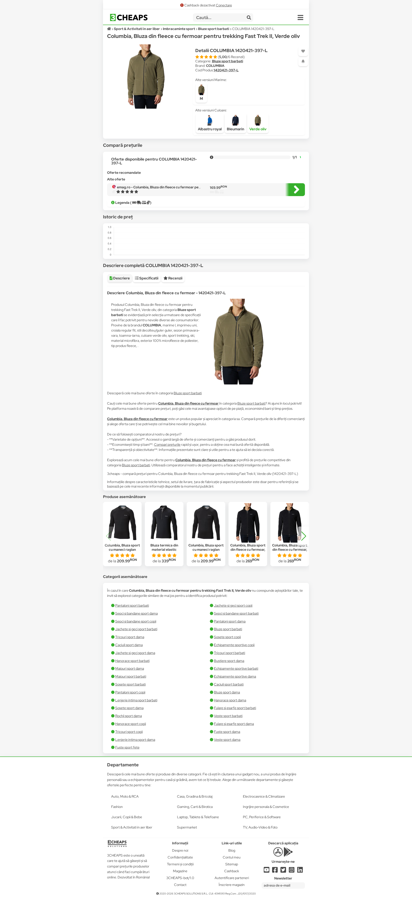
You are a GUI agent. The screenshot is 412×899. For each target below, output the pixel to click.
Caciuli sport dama (129, 645)
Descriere (121, 278)
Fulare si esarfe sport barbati (235, 708)
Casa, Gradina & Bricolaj (194, 796)
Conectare (224, 5)
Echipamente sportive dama (235, 676)
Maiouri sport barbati (130, 676)
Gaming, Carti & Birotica (195, 806)
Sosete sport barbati (130, 684)
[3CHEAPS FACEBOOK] (275, 871)
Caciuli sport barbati (229, 684)
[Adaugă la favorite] (303, 51)
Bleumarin (235, 129)
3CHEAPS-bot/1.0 (180, 878)
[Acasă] (109, 29)
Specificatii (148, 278)
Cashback (231, 871)
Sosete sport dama (129, 708)
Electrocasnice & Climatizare (264, 796)
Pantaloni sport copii (130, 692)
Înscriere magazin (232, 884)
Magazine (180, 871)
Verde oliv (258, 129)
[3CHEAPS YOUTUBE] (266, 871)
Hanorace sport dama (230, 700)
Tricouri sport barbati (229, 653)
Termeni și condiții (180, 864)
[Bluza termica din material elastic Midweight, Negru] (164, 523)
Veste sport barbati (228, 716)
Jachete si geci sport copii (233, 605)
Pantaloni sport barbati (132, 605)
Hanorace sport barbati (132, 661)
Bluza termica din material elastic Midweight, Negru (164, 550)
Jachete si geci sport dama (135, 653)
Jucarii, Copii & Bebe (126, 817)
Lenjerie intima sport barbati (136, 700)
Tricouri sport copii (129, 731)
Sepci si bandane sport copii (135, 621)
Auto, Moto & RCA (125, 796)
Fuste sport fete (127, 747)
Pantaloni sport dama (229, 621)
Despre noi (180, 850)
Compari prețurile (167, 444)
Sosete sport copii (227, 637)
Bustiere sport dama (229, 661)
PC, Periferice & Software (262, 817)
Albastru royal (210, 129)
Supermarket (187, 827)
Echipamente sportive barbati (236, 668)
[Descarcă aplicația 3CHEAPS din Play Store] (288, 854)
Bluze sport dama (227, 692)
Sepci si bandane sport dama (136, 613)
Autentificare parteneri (232, 878)
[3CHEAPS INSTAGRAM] (291, 871)
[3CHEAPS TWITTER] (283, 871)
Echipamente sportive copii (234, 645)
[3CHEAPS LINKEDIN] (300, 871)
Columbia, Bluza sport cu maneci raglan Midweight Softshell (122, 550)
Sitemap (231, 864)
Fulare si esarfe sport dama (234, 724)
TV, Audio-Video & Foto (260, 827)
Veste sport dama (227, 739)
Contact (180, 884)
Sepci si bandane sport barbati (236, 613)
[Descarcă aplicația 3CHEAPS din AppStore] (278, 854)
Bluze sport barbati (227, 61)
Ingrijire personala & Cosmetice (266, 806)
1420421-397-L (226, 70)
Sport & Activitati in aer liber (131, 827)
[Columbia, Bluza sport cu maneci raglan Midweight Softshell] (122, 523)
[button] (303, 536)
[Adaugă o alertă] (303, 61)
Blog (231, 850)
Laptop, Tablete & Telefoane (198, 817)
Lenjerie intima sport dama (135, 739)
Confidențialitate (180, 857)
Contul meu (232, 857)
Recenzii (175, 278)
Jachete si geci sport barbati (136, 629)
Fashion (117, 806)
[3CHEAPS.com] (129, 17)
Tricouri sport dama (129, 637)
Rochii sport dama (128, 716)
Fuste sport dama (227, 731)
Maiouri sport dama (129, 668)
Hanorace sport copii (130, 724)
